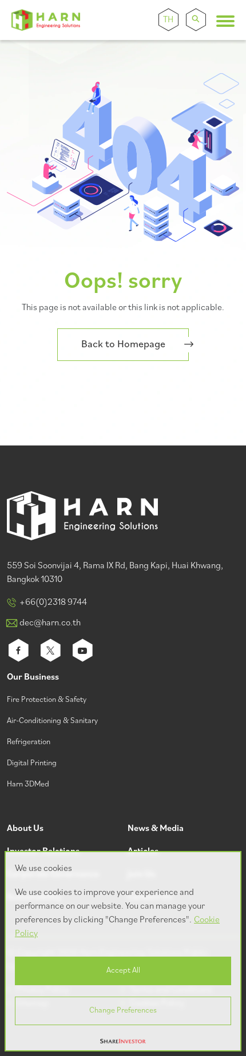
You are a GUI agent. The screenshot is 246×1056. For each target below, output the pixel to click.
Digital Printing (32, 763)
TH (168, 20)
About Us (25, 829)
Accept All (123, 970)
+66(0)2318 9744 (53, 602)
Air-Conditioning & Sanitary (52, 721)
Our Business (33, 678)
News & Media (156, 829)
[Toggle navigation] (225, 21)
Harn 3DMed (28, 784)
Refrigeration (28, 742)
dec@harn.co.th (50, 623)
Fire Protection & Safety (46, 700)
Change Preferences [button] (123, 1010)
